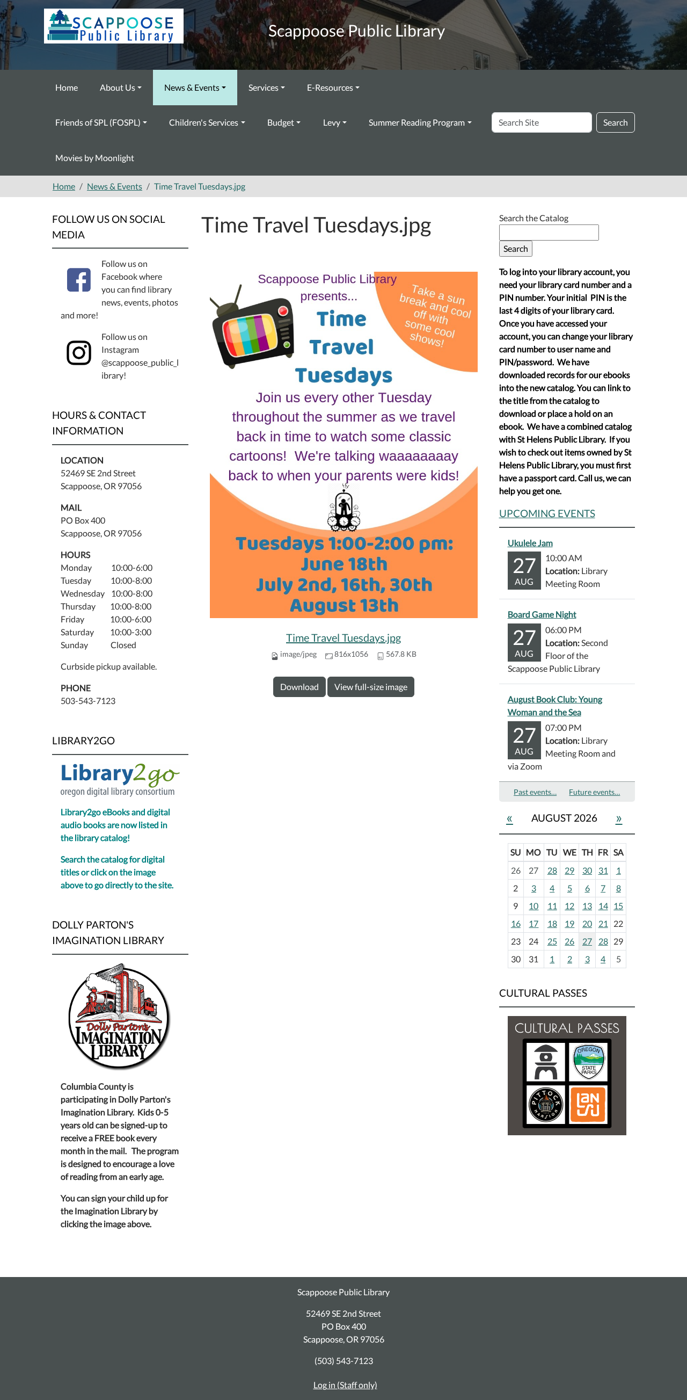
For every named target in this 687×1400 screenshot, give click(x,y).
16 (516, 923)
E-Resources (330, 87)
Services (264, 87)
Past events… (535, 791)
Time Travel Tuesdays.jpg (343, 637)
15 (618, 906)
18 (552, 923)
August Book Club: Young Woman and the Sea (555, 705)
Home (66, 87)
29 (569, 870)
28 (552, 870)
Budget (280, 122)
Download (299, 686)
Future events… (594, 791)
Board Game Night (542, 614)
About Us (117, 87)
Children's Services (203, 122)
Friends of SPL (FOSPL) (98, 122)
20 (587, 923)
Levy (331, 122)
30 (587, 870)
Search (615, 122)
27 (587, 941)
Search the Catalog (533, 218)
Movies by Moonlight (94, 158)
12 (569, 906)
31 (603, 870)
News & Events (192, 87)
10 (533, 906)
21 (603, 923)
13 (587, 906)
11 (552, 906)
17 (533, 923)
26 (569, 941)
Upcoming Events (547, 513)
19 (569, 923)
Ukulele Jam (530, 543)
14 (603, 906)
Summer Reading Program (417, 122)
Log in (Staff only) (345, 1385)
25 (552, 941)
